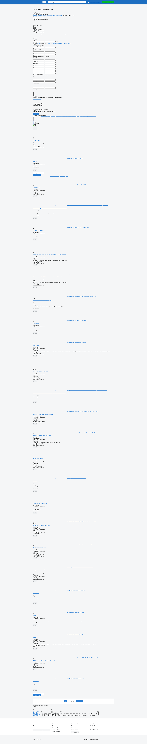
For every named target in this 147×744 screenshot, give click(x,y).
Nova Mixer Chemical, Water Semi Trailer (42, 435)
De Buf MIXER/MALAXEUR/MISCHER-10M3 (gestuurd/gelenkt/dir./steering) (49, 393)
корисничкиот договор (64, 176)
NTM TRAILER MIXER (38, 458)
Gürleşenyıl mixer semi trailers (39, 547)
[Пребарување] (49, 2)
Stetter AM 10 (35, 713)
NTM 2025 (35, 481)
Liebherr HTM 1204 (36, 714)
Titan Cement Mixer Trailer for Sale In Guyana (43, 414)
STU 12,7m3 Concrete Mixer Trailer (40, 371)
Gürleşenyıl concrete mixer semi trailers (41, 525)
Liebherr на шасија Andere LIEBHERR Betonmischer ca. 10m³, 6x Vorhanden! (50, 208)
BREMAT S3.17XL (37, 187)
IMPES (34, 637)
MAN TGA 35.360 (36, 711)
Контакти (34, 727)
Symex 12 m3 (36, 593)
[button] (34, 149)
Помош (34, 725)
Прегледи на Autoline (56, 729)
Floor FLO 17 (35, 712)
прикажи (35, 107)
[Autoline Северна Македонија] (37, 2)
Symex (34, 615)
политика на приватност (54, 176)
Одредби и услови (55, 723)
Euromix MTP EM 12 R (37, 715)
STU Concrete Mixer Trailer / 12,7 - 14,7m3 (42, 300)
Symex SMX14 (36, 323)
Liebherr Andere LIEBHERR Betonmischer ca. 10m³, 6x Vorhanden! (47, 276)
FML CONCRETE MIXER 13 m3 (40, 503)
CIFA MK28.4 (36, 681)
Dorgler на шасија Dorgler (38, 230)
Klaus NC (35, 161)
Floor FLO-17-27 (36, 140)
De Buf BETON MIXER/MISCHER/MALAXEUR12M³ (44, 660)
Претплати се (37, 174)
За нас (34, 723)
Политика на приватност (56, 725)
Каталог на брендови (56, 731)
